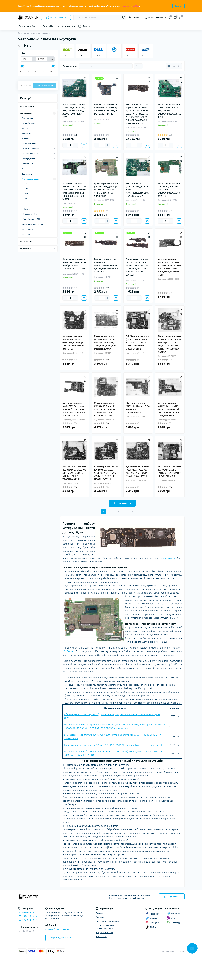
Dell (26, 194)
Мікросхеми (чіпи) (29, 214)
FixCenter (68, 651)
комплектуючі (167, 558)
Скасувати (26, 85)
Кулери (25, 128)
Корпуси (25, 138)
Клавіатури (26, 133)
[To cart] (84, 145)
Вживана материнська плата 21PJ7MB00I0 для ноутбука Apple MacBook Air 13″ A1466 (74, 264)
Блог (85, 26)
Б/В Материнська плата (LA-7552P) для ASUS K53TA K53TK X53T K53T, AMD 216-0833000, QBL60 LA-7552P (138, 342)
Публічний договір (105, 925)
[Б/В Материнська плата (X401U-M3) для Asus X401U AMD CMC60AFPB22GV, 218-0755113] (170, 167)
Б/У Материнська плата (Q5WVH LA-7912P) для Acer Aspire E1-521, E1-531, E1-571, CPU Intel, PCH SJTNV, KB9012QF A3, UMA (169, 344)
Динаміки (26, 169)
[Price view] (178, 66)
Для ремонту (27, 229)
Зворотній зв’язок (104, 932)
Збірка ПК (48, 26)
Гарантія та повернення (107, 921)
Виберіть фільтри (44, 85)
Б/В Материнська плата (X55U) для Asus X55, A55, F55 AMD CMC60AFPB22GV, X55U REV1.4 (169, 110)
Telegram (175, 913)
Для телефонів (26, 241)
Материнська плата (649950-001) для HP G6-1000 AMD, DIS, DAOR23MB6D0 (138, 408)
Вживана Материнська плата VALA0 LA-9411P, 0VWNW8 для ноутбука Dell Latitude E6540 (105, 109)
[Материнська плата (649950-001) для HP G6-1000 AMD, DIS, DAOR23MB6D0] (138, 387)
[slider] (22, 66)
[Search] (123, 17)
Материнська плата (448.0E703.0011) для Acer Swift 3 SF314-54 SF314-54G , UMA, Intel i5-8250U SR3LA (73, 409)
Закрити (178, 6)
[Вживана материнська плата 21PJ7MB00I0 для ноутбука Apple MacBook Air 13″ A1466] (74, 243)
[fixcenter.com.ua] (58, 897)
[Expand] (54, 106)
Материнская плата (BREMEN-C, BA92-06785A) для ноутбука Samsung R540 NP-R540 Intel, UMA (73, 342)
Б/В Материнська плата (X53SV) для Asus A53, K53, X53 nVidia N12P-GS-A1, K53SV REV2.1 (137, 471)
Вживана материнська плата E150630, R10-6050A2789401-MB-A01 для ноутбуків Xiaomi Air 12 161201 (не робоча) (137, 267)
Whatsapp (175, 923)
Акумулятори (27, 118)
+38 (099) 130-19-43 (27, 916)
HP (25, 199)
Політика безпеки (104, 929)
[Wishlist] (85, 78)
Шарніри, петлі (28, 159)
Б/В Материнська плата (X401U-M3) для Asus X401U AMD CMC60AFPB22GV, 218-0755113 (169, 189)
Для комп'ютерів (27, 106)
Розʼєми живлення (30, 154)
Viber (173, 918)
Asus (26, 188)
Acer (26, 183)
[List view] (173, 66)
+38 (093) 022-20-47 (27, 920)
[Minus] (65, 145)
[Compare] (85, 82)
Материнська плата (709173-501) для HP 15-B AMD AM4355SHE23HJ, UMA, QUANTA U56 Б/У (138, 189)
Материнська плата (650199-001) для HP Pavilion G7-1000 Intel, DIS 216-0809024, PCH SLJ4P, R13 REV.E (168, 409)
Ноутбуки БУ (25, 249)
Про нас (99, 913)
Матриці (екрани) (29, 123)
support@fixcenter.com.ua (57, 929)
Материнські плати (30, 179)
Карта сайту (101, 936)
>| (140, 511)
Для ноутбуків (29, 33)
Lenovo (27, 204)
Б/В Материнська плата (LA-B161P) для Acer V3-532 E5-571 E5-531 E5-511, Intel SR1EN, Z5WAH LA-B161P (74, 472)
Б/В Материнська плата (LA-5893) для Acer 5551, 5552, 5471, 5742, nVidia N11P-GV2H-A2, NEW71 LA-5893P (106, 472)
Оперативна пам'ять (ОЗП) (33, 224)
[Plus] (75, 145)
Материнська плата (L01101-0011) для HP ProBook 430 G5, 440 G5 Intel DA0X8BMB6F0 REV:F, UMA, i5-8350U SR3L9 (169, 267)
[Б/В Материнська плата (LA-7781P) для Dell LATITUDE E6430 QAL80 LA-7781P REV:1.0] (170, 451)
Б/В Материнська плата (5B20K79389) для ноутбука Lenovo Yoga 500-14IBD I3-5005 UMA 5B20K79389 (106, 189)
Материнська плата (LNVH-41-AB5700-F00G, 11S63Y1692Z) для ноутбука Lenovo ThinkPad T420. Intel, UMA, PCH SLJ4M (74, 191)
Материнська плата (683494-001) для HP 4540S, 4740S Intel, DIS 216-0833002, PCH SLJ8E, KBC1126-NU (105, 409)
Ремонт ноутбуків (28, 26)
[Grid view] (168, 66)
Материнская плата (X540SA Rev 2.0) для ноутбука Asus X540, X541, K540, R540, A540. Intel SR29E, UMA (106, 342)
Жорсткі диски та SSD (31, 219)
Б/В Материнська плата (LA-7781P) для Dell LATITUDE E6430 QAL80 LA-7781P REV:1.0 (169, 471)
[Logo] (28, 17)
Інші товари (27, 234)
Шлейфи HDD (28, 164)
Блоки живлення (29, 143)
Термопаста (27, 174)
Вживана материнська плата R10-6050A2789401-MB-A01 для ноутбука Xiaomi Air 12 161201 (106, 265)
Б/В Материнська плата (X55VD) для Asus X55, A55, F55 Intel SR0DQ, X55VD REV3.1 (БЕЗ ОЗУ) (74, 110)
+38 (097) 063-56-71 (27, 912)
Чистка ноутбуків (66, 26)
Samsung (28, 209)
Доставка (100, 917)
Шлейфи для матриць (31, 148)
